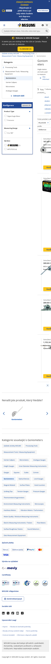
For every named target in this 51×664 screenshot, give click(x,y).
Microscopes (39, 504)
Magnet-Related (9, 485)
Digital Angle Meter (13, 116)
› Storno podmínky (31, 631)
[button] (43, 10)
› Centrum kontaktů (8, 635)
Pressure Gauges (39, 491)
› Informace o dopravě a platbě (26, 635)
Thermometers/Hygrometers (14, 498)
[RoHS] (36, 583)
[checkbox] (17, 116)
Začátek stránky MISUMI (10, 53)
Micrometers (10, 86)
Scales (26, 472)
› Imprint (4, 627)
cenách (48, 113)
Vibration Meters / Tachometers (32, 510)
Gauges (6, 472)
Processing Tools (29, 53)
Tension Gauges (22, 491)
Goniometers (11, 78)
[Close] (47, 38)
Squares (16, 472)
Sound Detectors (33, 529)
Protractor (10, 120)
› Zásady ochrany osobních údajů (12, 631)
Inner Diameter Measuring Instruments (32, 466)
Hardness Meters (10, 510)
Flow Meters (41, 523)
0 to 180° (10, 133)
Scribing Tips (8, 491)
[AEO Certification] (26, 583)
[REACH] (45, 583)
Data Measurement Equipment (15, 535)
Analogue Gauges (12, 91)
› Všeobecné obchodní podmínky (20, 627)
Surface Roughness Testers (13, 529)
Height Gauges (9, 466)
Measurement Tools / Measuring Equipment (17, 56)
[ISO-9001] (6, 583)
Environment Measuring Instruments (17, 504)
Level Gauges (38, 479)
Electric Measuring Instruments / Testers (18, 523)
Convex (36, 472)
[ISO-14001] (16, 583)
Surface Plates (25, 485)
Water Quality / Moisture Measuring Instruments (21, 516)
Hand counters (39, 485)
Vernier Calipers (11, 82)
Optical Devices (24, 479)
